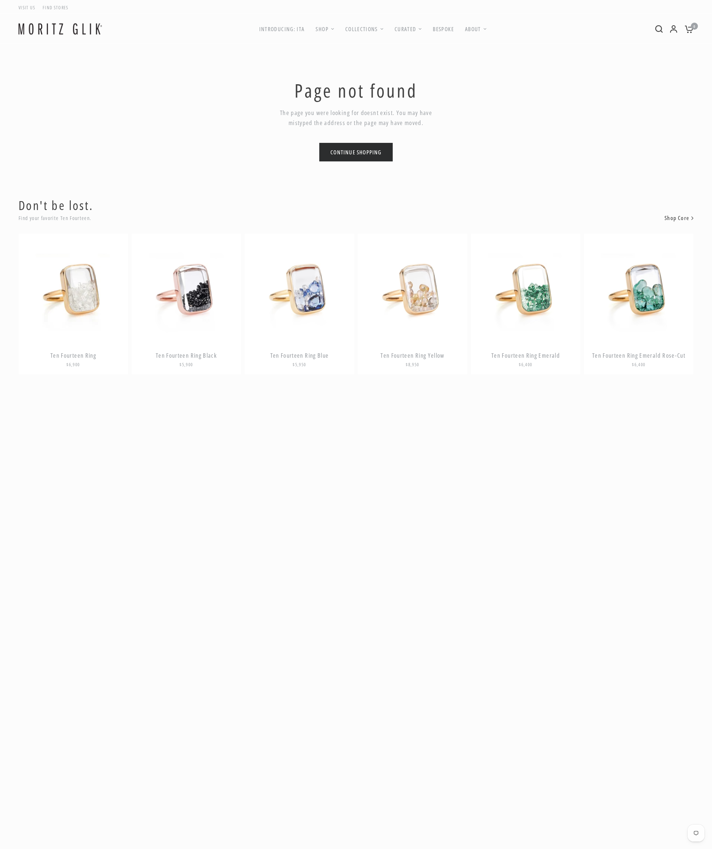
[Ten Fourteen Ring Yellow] (412, 288)
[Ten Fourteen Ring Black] (186, 288)
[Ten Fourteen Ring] (73, 288)
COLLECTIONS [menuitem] (361, 29)
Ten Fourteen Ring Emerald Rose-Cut (638, 355)
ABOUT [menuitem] (473, 29)
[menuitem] (29, 7)
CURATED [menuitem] (405, 29)
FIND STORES (56, 7)
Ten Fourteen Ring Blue (299, 355)
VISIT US (27, 7)
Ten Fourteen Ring (73, 355)
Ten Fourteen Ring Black (186, 355)
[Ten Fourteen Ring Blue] (299, 288)
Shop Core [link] (677, 218)
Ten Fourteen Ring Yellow (412, 355)
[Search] (659, 29)
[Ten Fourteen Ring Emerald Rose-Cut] (638, 288)
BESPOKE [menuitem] (443, 29)
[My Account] (673, 29)
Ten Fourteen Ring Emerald (525, 355)
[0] (687, 29)
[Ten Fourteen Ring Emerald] (525, 288)
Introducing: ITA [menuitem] (282, 29)
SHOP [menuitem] (322, 29)
